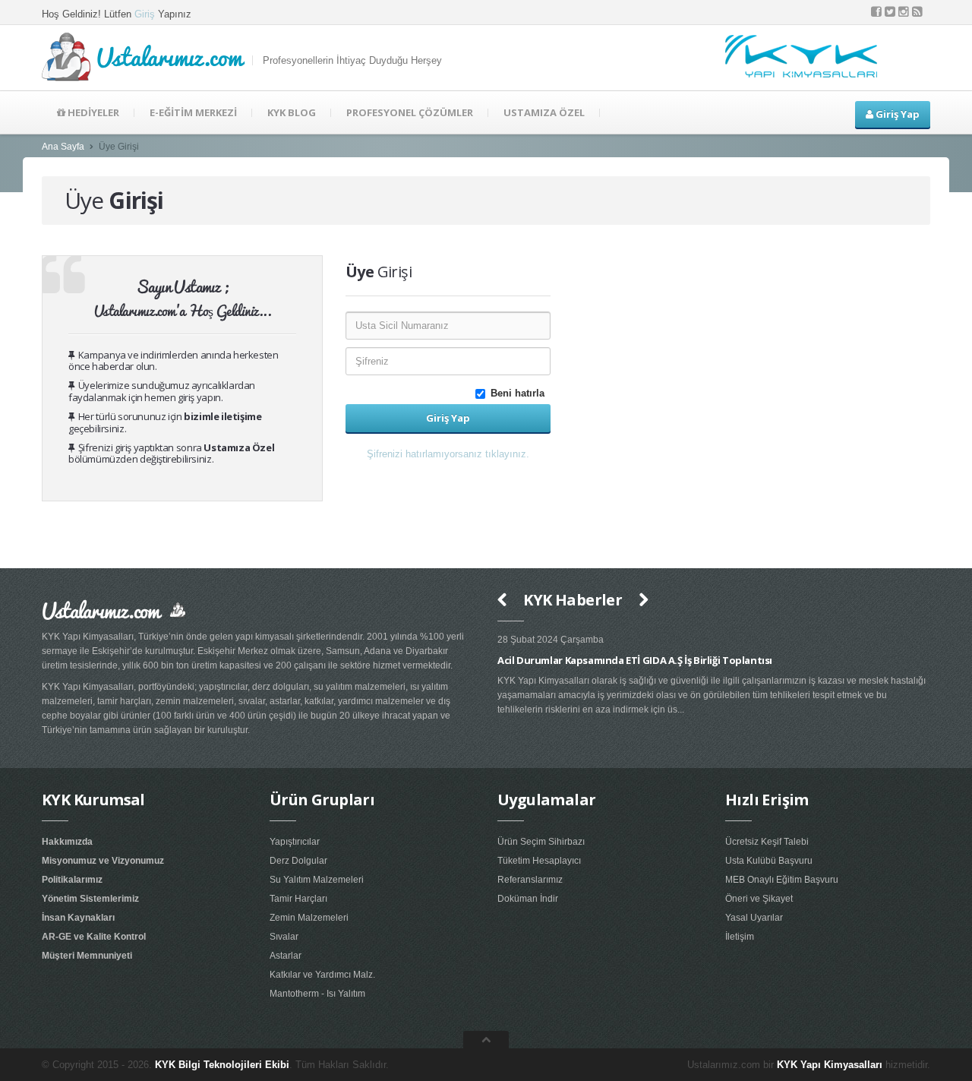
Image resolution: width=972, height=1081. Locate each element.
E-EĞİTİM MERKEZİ (193, 112)
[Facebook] (876, 11)
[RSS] (917, 11)
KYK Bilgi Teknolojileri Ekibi (222, 1064)
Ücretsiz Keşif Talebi (767, 841)
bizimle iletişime (222, 416)
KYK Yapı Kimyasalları (829, 1064)
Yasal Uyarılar (754, 917)
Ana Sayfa (63, 146)
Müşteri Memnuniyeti (87, 955)
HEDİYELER (92, 112)
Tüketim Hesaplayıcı (539, 860)
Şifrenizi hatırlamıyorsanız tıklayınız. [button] (448, 454)
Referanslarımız (530, 879)
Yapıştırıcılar (295, 841)
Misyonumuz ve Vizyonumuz (103, 860)
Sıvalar (284, 936)
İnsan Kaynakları (78, 917)
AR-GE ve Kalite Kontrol (94, 936)
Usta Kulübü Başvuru (769, 860)
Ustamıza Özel (239, 447)
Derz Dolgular (298, 860)
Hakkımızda (67, 841)
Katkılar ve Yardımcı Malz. (322, 974)
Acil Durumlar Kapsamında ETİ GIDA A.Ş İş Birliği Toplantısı (620, 660)
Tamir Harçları (298, 898)
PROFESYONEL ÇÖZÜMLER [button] (409, 112)
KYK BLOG (291, 112)
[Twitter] (890, 11)
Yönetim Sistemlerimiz (90, 898)
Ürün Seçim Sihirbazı (541, 841)
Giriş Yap (896, 114)
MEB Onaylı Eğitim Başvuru (781, 879)
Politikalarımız (72, 879)
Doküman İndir (527, 898)
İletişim (739, 936)
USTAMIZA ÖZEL (544, 112)
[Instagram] (903, 11)
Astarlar (285, 955)
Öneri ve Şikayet (759, 898)
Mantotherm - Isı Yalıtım (317, 993)
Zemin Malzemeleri (309, 917)
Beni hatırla (521, 393)
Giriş (144, 14)
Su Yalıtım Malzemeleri (317, 879)
